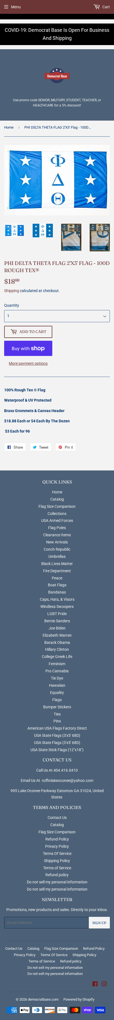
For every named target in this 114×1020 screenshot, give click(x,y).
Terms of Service (57, 868)
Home (9, 127)
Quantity (11, 305)
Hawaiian (57, 685)
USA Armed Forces (57, 520)
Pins (57, 721)
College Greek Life (57, 656)
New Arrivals (57, 542)
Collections (57, 513)
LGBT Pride (57, 614)
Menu (16, 7)
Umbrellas (57, 556)
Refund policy (57, 875)
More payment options (28, 363)
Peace (57, 578)
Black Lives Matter (57, 563)
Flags (57, 700)
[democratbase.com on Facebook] (95, 984)
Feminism (57, 664)
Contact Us (57, 817)
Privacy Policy (57, 846)
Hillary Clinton (57, 649)
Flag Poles (57, 527)
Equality (57, 692)
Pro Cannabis (57, 671)
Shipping (11, 290)
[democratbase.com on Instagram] (104, 984)
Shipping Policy (57, 860)
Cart (106, 7)
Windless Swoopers (57, 606)
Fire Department (57, 571)
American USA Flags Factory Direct (57, 728)
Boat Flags (57, 585)
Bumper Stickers (57, 707)
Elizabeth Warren (57, 635)
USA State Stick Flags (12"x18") (57, 750)
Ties (57, 714)
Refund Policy (57, 839)
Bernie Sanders (57, 621)
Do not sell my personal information (57, 882)
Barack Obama (57, 642)
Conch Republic (57, 549)
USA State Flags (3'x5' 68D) (57, 735)
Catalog (57, 499)
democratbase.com (43, 999)
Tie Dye (57, 678)
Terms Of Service (57, 853)
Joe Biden (57, 628)
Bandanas (57, 592)
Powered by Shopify (78, 999)
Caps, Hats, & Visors (57, 599)
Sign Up (99, 923)
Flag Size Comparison (57, 506)
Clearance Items (57, 535)
